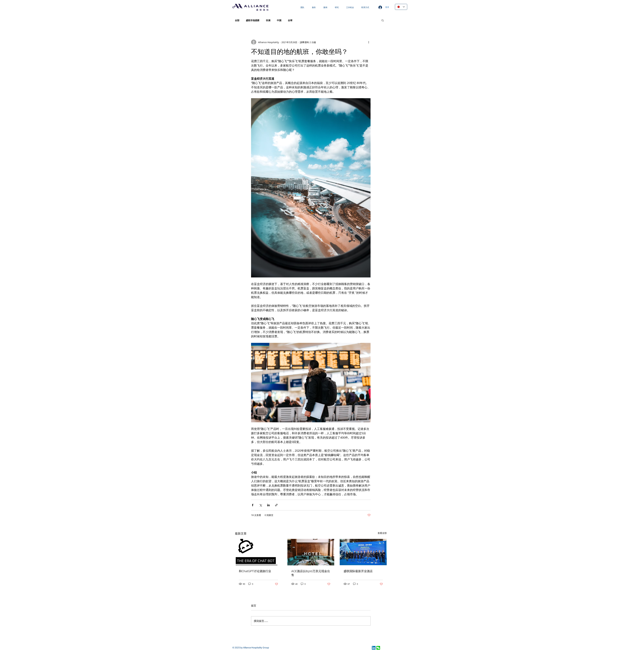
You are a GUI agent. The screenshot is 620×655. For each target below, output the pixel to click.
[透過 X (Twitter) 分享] (260, 505)
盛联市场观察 (252, 20)
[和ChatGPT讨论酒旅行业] (258, 552)
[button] (382, 20)
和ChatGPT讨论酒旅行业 (255, 571)
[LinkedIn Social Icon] (374, 648)
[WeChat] (378, 648)
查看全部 (382, 533)
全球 (290, 20)
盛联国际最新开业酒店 (358, 571)
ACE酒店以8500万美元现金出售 (310, 573)
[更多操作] (369, 42)
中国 (279, 20)
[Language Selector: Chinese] (401, 7)
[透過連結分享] (276, 505)
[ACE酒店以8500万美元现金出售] (310, 552)
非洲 (268, 20)
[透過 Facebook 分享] (252, 505)
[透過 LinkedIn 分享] (268, 505)
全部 (237, 20)
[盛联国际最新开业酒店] (363, 552)
